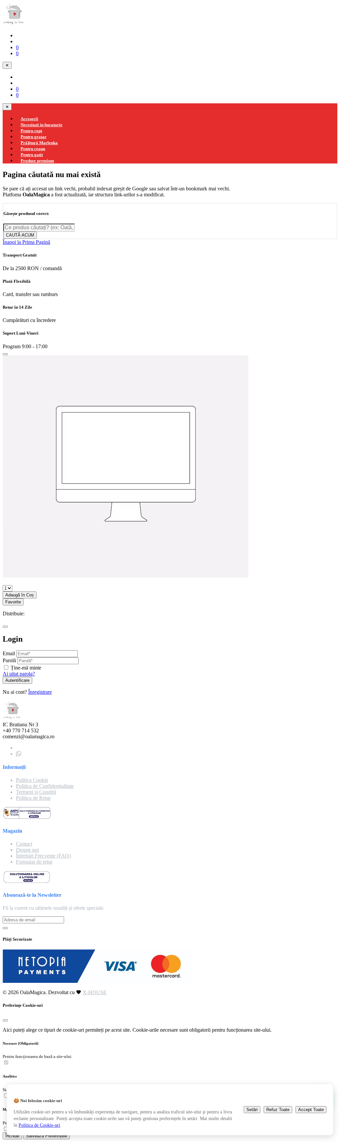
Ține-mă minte (26, 668)
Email (9, 653)
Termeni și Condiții (36, 792)
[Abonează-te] (5, 928)
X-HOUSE (95, 992)
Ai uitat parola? (19, 673)
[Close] (5, 354)
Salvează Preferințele (46, 1135)
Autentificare (17, 680)
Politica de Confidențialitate (45, 786)
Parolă (9, 660)
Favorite (13, 601)
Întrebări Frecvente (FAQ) (43, 856)
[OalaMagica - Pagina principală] (14, 24)
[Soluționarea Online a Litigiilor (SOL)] (27, 881)
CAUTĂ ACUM (20, 235)
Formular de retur (34, 862)
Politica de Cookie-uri (39, 1125)
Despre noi (27, 850)
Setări (252, 1109)
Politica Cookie (32, 780)
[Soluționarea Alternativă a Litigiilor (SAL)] (27, 818)
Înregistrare (40, 692)
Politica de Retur (33, 798)
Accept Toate (311, 1109)
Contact (24, 844)
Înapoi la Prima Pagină (26, 242)
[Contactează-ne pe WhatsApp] (18, 754)
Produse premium (37, 160)
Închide (12, 1135)
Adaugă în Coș (19, 594)
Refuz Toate (278, 1109)
